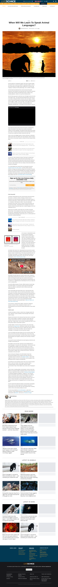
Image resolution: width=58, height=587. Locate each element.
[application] (21, 116)
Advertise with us (34, 576)
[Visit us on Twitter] (33, 1)
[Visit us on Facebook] (32, 1)
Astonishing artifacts (22, 554)
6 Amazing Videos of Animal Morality (25, 174)
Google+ (30, 392)
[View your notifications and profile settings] (53, 1)
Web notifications (45, 576)
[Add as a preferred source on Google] (29, 570)
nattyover (28, 391)
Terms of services (19, 187)
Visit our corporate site (46, 566)
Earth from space (21, 551)
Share (10, 80)
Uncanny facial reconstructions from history (32, 558)
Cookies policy (21, 576)
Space (29, 3)
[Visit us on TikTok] (40, 1)
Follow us (29, 80)
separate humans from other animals (14, 167)
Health (15, 3)
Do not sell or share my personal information (46, 579)
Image (7, 78)
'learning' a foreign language (29, 372)
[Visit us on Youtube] (36, 1)
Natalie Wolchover (25, 28)
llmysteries (16, 392)
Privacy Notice (11, 188)
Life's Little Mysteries (22, 390)
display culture (16, 326)
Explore (37, 3)
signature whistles (25, 356)
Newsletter (33, 80)
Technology (33, 3)
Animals (5, 3)
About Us (32, 574)
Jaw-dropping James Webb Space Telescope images (33, 551)
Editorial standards (22, 578)
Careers (8, 578)
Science (19, 3)
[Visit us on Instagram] (35, 1)
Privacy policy (10, 576)
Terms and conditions (46, 574)
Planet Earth (24, 3)
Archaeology (10, 3)
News (38, 28)
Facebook (26, 392)
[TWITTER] (10, 397)
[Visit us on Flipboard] (38, 1)
